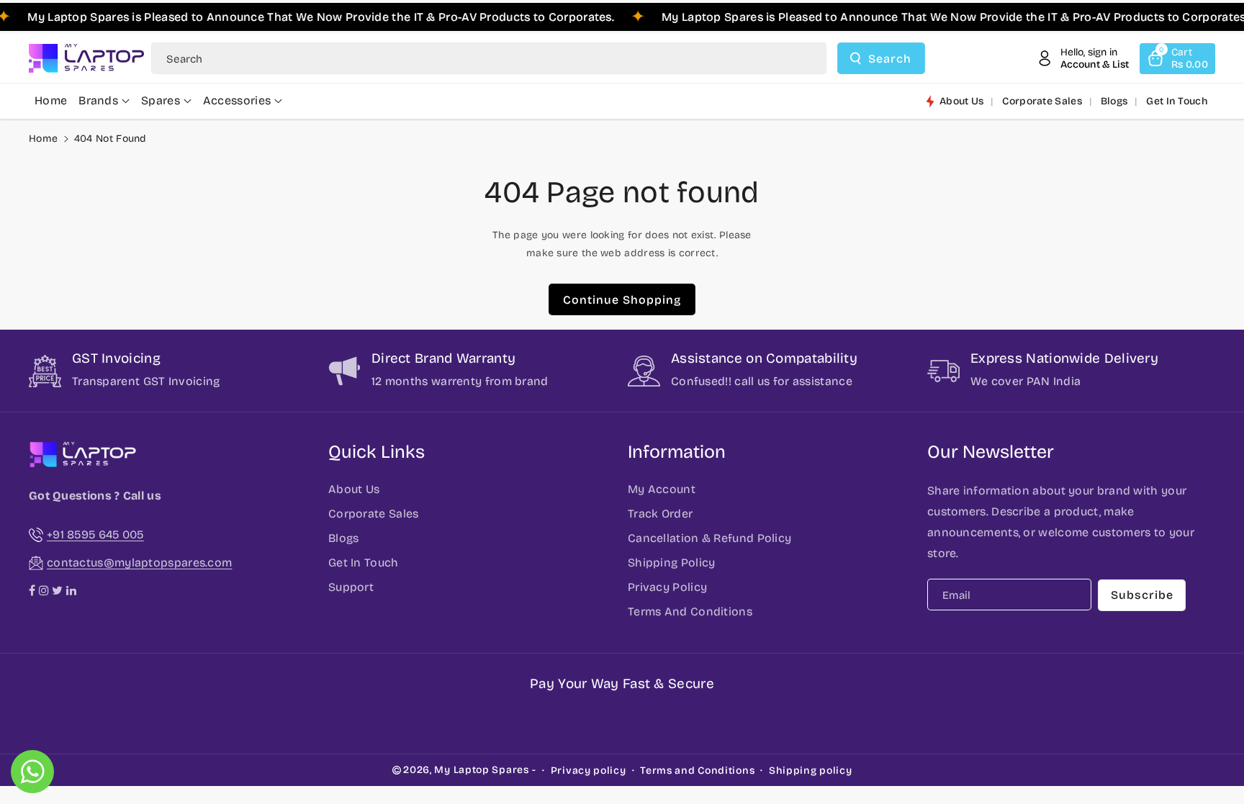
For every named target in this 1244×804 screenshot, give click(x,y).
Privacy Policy (667, 587)
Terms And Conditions (690, 611)
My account (661, 489)
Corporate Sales (373, 513)
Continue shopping (622, 300)
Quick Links (376, 452)
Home (43, 138)
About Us (353, 489)
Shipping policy (810, 770)
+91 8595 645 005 (95, 534)
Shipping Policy (672, 562)
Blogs (343, 538)
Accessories (237, 100)
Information (677, 452)
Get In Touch (363, 562)
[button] (1177, 58)
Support (351, 587)
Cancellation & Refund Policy (709, 538)
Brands (98, 100)
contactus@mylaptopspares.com (139, 562)
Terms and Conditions (697, 770)
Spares (160, 100)
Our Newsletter (990, 452)
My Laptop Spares (481, 770)
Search (889, 59)
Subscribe (1142, 595)
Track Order (660, 513)
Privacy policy (588, 770)
